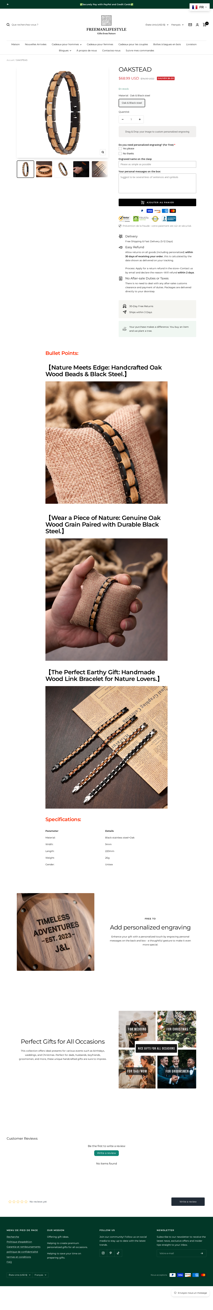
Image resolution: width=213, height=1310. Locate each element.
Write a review (106, 1153)
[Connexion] (197, 24)
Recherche (13, 1236)
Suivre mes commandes (140, 50)
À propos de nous (87, 50)
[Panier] (204, 24)
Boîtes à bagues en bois (167, 44)
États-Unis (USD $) (155, 24)
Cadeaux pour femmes (100, 44)
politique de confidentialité (22, 1251)
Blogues (64, 50)
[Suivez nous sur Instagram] (103, 1253)
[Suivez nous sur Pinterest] (110, 1253)
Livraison (191, 44)
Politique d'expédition (19, 1241)
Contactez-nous (111, 50)
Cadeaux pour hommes (66, 44)
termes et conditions (19, 1256)
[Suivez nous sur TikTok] (118, 1253)
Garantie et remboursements (23, 1246)
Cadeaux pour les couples (133, 44)
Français (175, 24)
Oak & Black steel (132, 102)
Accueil (10, 60)
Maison (15, 44)
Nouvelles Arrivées (35, 44)
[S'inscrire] (202, 1253)
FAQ (9, 1261)
